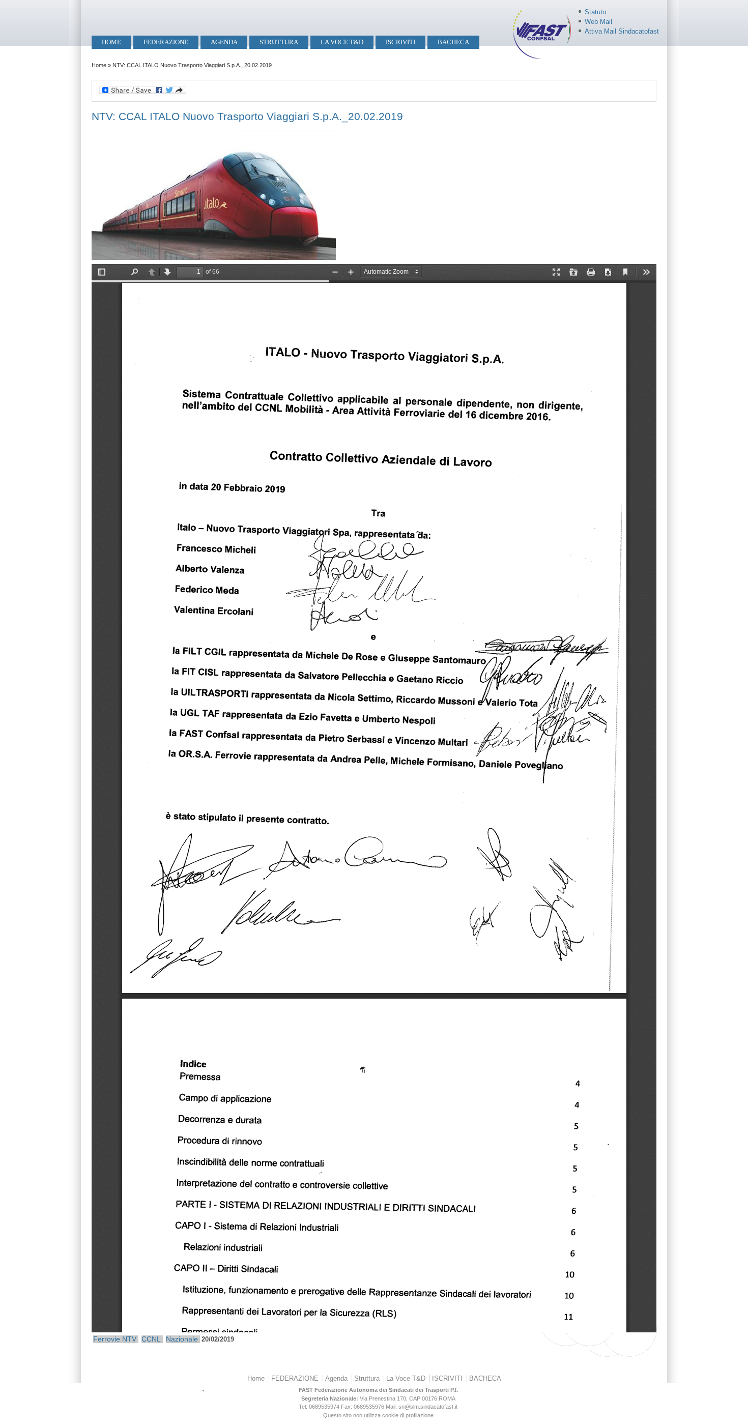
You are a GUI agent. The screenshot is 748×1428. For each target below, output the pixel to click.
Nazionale (182, 1339)
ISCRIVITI (400, 42)
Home (111, 42)
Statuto (595, 12)
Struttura (279, 42)
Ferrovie (106, 1339)
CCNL (151, 1339)
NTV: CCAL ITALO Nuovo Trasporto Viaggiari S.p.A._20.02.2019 (247, 116)
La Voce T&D (342, 42)
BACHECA (453, 42)
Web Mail (598, 21)
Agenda (224, 42)
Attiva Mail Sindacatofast (622, 31)
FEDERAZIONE (165, 42)
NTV (129, 1339)
